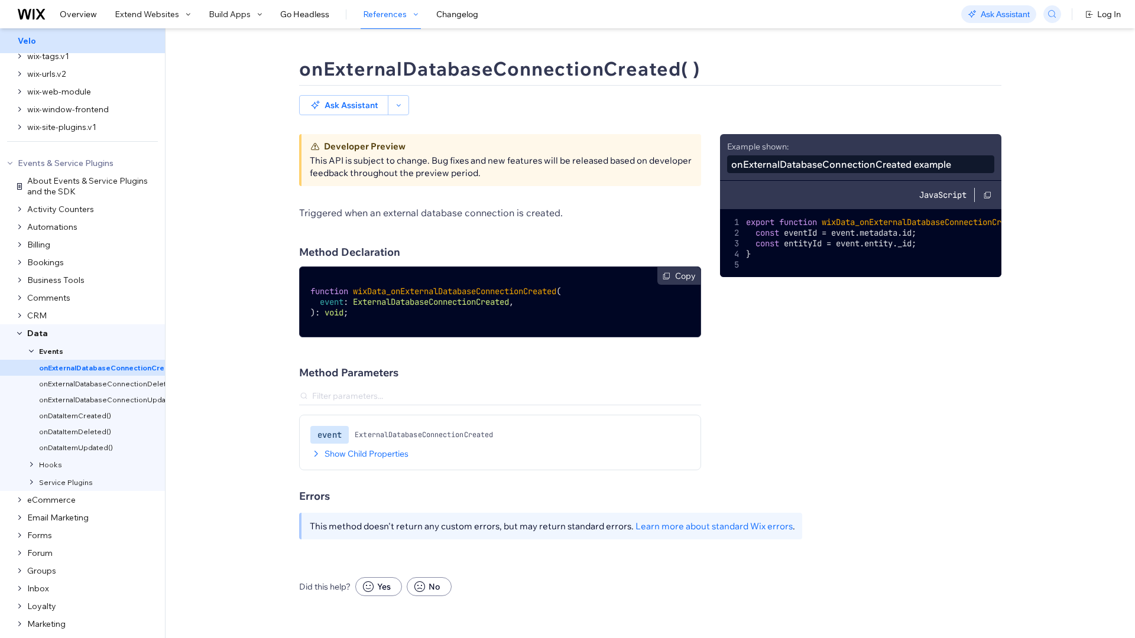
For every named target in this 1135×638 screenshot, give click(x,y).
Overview (78, 14)
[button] (344, 105)
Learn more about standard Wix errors (714, 526)
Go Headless (304, 14)
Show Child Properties (366, 453)
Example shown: (758, 146)
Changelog (457, 14)
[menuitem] (82, 40)
